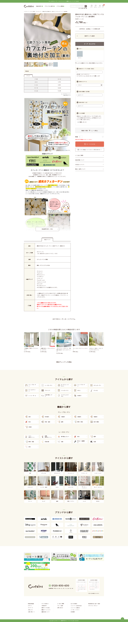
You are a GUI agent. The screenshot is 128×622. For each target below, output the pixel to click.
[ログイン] (99, 6)
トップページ (26, 11)
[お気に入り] (95, 6)
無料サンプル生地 (45, 607)
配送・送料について (80, 169)
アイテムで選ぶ (32, 11)
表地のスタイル (83, 81)
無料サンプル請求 (90, 36)
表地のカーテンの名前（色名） (87, 68)
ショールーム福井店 (75, 607)
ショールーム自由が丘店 (76, 605)
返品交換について (79, 160)
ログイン (30, 605)
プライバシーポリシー (93, 605)
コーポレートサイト (75, 609)
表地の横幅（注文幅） (84, 91)
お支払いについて (79, 164)
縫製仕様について (45, 611)
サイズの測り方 (45, 603)
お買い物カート (31, 611)
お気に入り (30, 609)
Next (68, 36)
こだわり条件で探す (82, 8)
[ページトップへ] (122, 619)
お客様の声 (44, 605)
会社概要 (73, 611)
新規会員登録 (31, 603)
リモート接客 (60, 605)
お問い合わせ (60, 607)
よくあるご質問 (79, 155)
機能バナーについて (46, 609)
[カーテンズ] (29, 6)
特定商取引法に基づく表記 (94, 603)
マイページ (30, 607)
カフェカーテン (39, 11)
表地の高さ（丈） (83, 102)
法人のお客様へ (74, 603)
